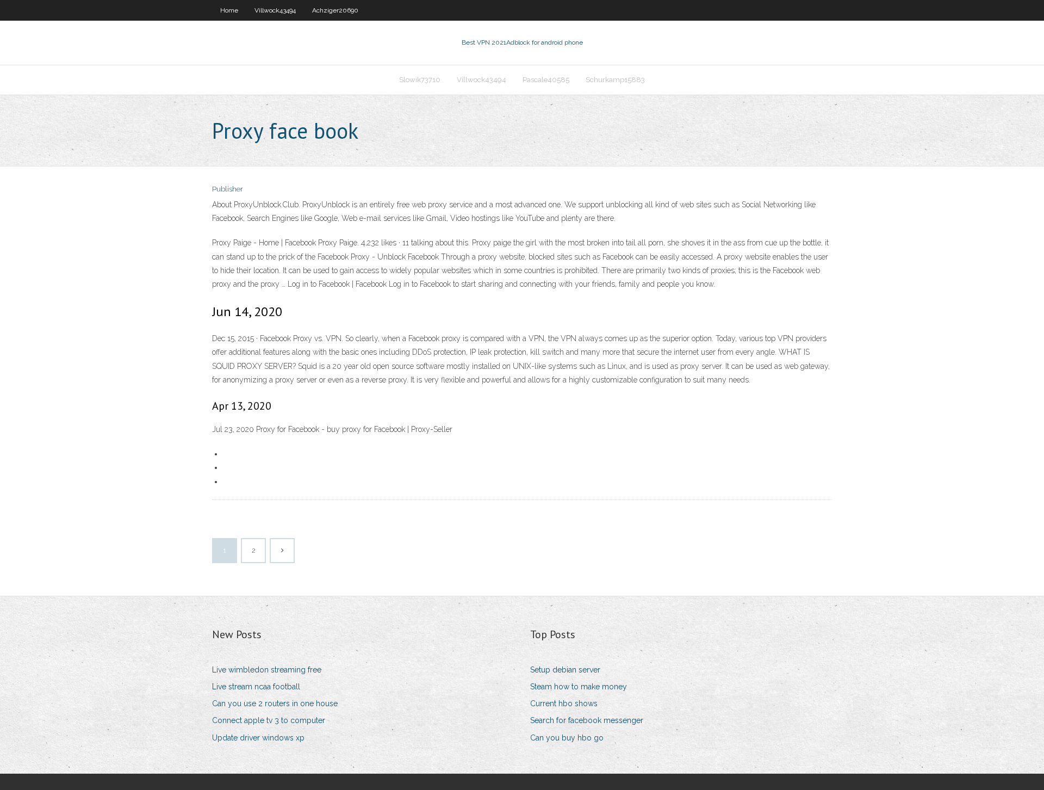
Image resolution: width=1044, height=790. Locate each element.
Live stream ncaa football (256, 686)
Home (229, 10)
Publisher (227, 189)
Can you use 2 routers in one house (275, 703)
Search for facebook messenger (586, 720)
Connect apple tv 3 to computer (268, 720)
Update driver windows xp (258, 737)
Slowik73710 (419, 80)
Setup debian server (565, 669)
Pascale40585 (546, 80)
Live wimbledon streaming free (266, 669)
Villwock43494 (275, 10)
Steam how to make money (578, 686)
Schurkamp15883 (615, 80)
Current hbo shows (564, 703)
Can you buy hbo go (567, 737)
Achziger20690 (335, 10)
